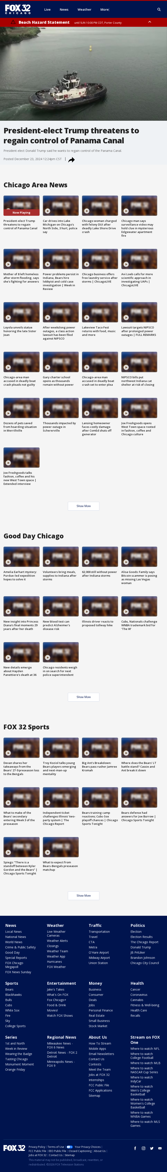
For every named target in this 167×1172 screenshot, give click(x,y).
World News (13, 942)
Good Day (12, 952)
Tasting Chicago (16, 1059)
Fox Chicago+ (56, 1000)
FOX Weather (56, 967)
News (10, 925)
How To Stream (100, 1043)
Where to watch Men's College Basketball (141, 1090)
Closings (53, 946)
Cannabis (136, 1000)
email (160, 1148)
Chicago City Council (144, 963)
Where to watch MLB (145, 1063)
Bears (9, 989)
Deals (93, 1000)
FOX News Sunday (18, 972)
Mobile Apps (97, 1048)
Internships (96, 1080)
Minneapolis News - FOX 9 (61, 1064)
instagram (143, 1148)
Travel (93, 937)
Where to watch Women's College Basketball (142, 1103)
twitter (151, 1148)
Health (137, 983)
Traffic (95, 925)
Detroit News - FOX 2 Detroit (62, 1054)
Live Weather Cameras (56, 933)
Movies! (52, 1010)
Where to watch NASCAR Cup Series (144, 1070)
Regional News (61, 1037)
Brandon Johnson (142, 958)
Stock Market (98, 1026)
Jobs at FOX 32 (99, 1075)
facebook (135, 1148)
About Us (98, 1037)
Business (95, 989)
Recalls (135, 1015)
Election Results (141, 937)
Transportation (99, 931)
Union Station (98, 963)
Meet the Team (100, 1069)
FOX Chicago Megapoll (14, 965)
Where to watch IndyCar (141, 1079)
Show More (84, 506)
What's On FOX (57, 995)
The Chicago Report (144, 942)
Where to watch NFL (145, 1048)
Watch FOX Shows (60, 1015)
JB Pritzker (137, 952)
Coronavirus (138, 995)
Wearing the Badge (18, 1054)
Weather (55, 925)
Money (95, 983)
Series (11, 1037)
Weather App (56, 956)
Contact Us (96, 1059)
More (104, 9)
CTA (92, 942)
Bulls (8, 1000)
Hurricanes (54, 961)
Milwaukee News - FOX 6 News (60, 1045)
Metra (93, 947)
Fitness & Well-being (144, 1005)
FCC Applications (100, 1090)
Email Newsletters (101, 1054)
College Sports (15, 1026)
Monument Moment (19, 1064)
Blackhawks (13, 995)
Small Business (99, 1021)
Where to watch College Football (141, 1056)
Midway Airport (99, 958)
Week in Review (16, 1048)
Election (136, 931)
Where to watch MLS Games (145, 1124)
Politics (137, 925)
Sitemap (94, 1095)
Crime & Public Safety (20, 947)
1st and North (15, 1043)
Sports (11, 983)
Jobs (92, 1005)
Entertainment (61, 983)
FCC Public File (99, 1085)
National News (15, 937)
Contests (95, 1064)
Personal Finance (101, 1010)
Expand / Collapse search (159, 9)
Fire (7, 1015)
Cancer (135, 989)
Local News (13, 931)
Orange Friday (15, 1069)
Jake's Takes (55, 989)
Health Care (138, 1010)
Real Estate (97, 1015)
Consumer (96, 995)
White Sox (12, 1010)
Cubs (8, 1005)
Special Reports (16, 958)
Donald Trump (140, 947)
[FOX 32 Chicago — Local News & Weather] (19, 9)
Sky (7, 1021)
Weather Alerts (57, 941)
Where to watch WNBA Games (141, 1114)
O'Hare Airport (99, 952)
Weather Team (57, 951)
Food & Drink (56, 1005)
